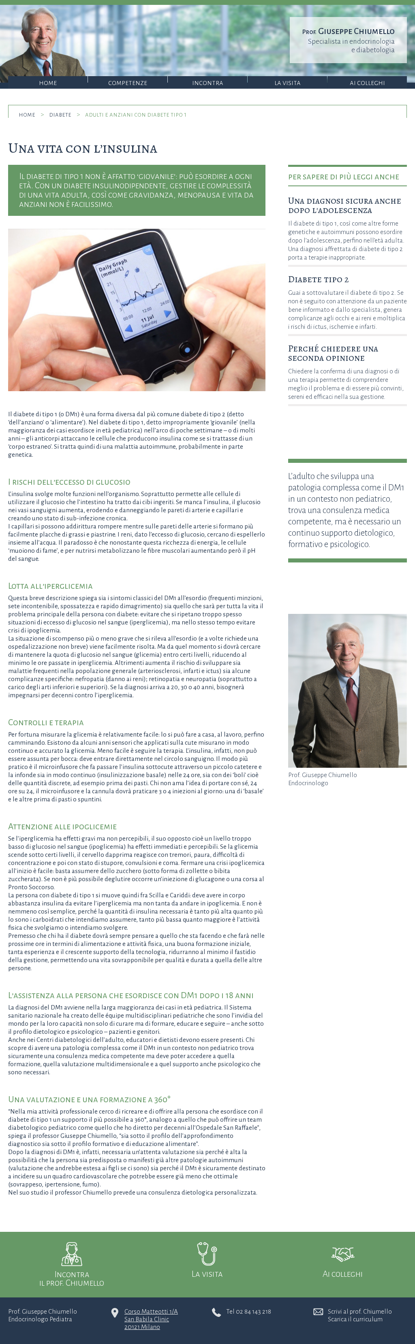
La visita (287, 83)
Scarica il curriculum (355, 1319)
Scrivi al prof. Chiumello (360, 1311)
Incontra (207, 83)
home (27, 114)
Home (48, 83)
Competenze (127, 83)
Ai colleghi (367, 83)
